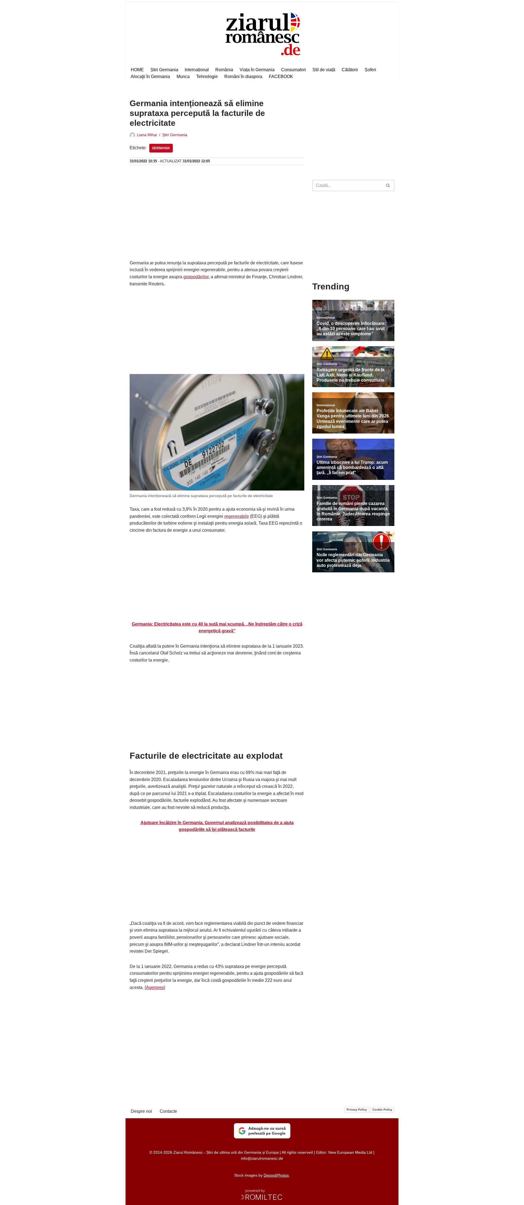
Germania (161, 148)
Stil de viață (323, 69)
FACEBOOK (281, 76)
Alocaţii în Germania (150, 76)
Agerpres (155, 987)
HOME (137, 69)
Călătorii (350, 69)
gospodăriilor (196, 276)
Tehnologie (207, 76)
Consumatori (293, 69)
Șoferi (370, 69)
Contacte (168, 1111)
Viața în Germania (257, 69)
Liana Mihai (147, 135)
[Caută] (388, 185)
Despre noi (141, 1111)
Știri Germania (164, 69)
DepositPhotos (276, 1175)
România (224, 69)
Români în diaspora (243, 76)
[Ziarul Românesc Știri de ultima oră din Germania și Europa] (262, 33)
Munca (183, 76)
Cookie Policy (382, 1109)
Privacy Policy (357, 1109)
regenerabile (236, 516)
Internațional (197, 69)
